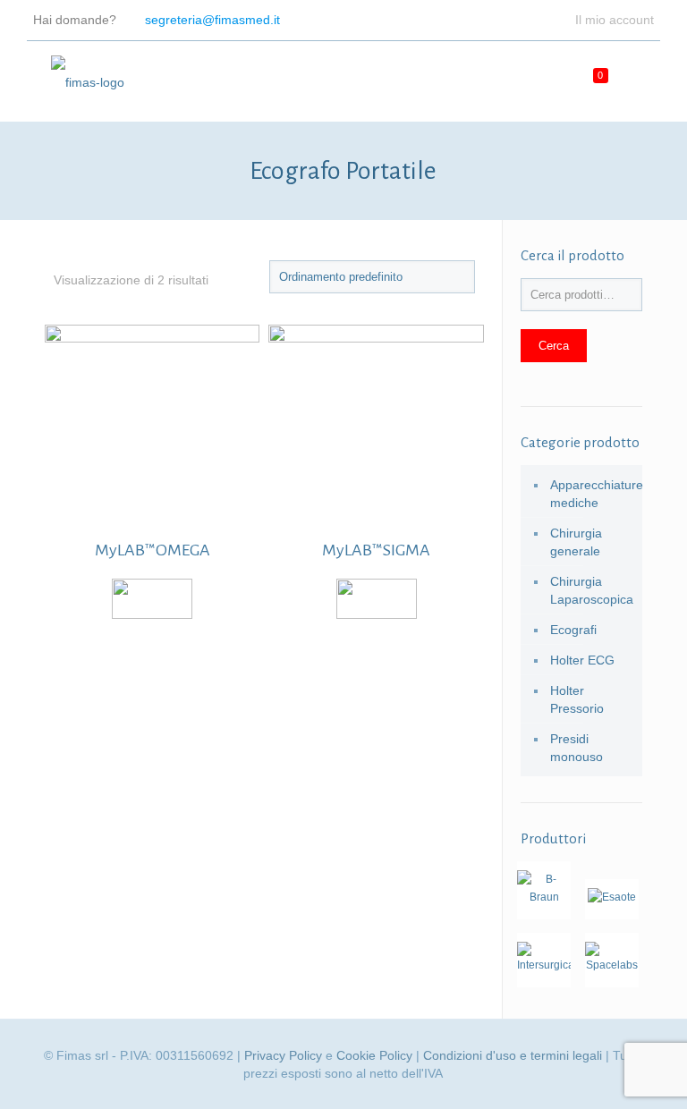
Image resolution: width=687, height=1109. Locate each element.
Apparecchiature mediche (591, 494)
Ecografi (573, 629)
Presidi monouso (576, 748)
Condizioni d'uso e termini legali (512, 1055)
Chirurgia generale (576, 542)
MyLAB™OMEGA (152, 550)
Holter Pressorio (577, 699)
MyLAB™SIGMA (376, 550)
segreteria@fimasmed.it (212, 20)
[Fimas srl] (87, 81)
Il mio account (614, 20)
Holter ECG (582, 660)
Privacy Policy (283, 1055)
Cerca (554, 345)
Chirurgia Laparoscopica (591, 590)
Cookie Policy (374, 1055)
